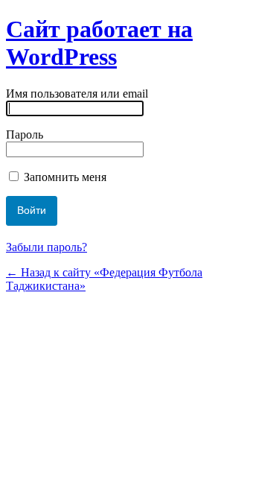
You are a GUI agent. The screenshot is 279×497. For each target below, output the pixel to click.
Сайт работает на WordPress (99, 43)
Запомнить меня (63, 177)
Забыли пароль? (46, 247)
